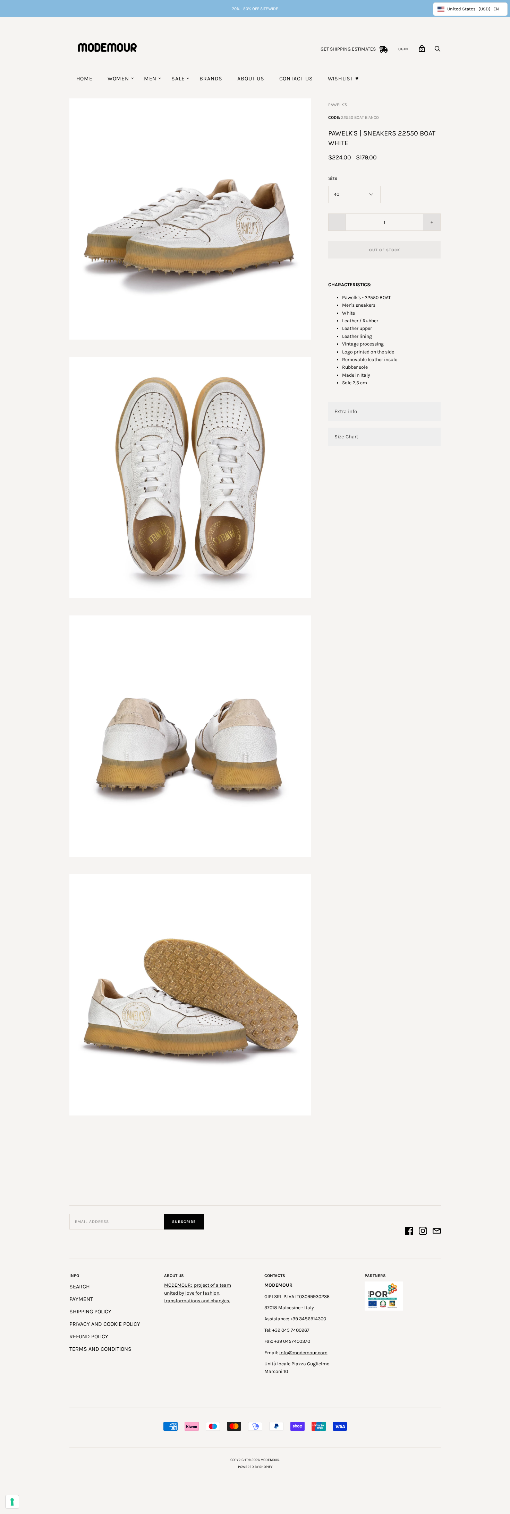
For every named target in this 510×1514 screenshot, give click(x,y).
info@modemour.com (303, 1353)
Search (79, 1286)
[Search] (437, 51)
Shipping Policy (90, 1311)
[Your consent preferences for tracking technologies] (12, 1501)
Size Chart (346, 437)
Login (402, 49)
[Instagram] (423, 1232)
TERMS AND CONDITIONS (100, 1349)
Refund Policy (88, 1336)
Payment (81, 1299)
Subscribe (184, 1221)
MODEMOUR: (178, 1285)
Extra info (345, 411)
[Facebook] (409, 1232)
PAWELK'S (337, 104)
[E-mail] (437, 1232)
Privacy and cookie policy (104, 1324)
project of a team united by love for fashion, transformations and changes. (197, 1293)
